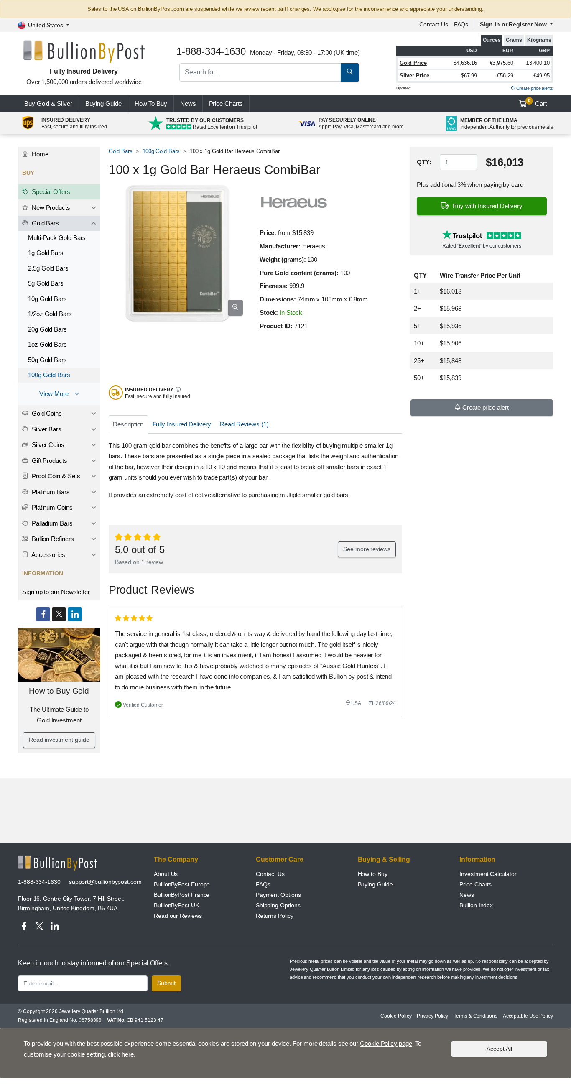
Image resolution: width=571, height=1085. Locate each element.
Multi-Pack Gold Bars (57, 237)
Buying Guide (103, 103)
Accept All (499, 1048)
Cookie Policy (395, 1016)
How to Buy (372, 874)
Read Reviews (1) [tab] (244, 424)
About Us (166, 874)
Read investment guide (59, 739)
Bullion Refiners (52, 538)
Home (39, 154)
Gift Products (48, 460)
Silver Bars (45, 429)
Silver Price (414, 75)
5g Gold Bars (46, 283)
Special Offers (50, 191)
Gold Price (413, 63)
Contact (433, 24)
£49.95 (541, 75)
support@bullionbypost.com (105, 881)
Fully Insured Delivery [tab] (182, 424)
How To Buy (151, 103)
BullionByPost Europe (182, 884)
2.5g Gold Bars (48, 268)
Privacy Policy (432, 1016)
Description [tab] (128, 424)
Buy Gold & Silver (48, 103)
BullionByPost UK (176, 905)
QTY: (424, 162)
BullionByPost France (181, 894)
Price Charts (475, 884)
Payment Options (278, 894)
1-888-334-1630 (39, 881)
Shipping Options (278, 905)
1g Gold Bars (46, 252)
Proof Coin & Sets (55, 476)
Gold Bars (121, 151)
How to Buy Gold (59, 691)
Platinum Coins (51, 507)
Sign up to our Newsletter (56, 591)
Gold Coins (46, 413)
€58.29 (505, 75)
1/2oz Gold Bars (50, 313)
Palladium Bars (51, 523)
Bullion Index (476, 905)
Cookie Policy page (386, 1043)
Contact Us (270, 874)
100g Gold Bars (161, 151)
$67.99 (469, 75)
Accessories (47, 554)
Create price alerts (534, 88)
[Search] (350, 72)
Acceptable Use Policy (528, 1016)
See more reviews (366, 549)
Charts (226, 103)
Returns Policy (274, 915)
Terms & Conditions (475, 1016)
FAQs (461, 24)
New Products (50, 207)
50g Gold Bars (47, 359)
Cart (537, 102)
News (188, 103)
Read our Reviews (178, 915)
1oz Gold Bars (47, 344)
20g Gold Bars (47, 329)
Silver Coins (47, 444)
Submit (166, 983)
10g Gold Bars (47, 298)
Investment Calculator (487, 874)
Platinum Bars (50, 491)
